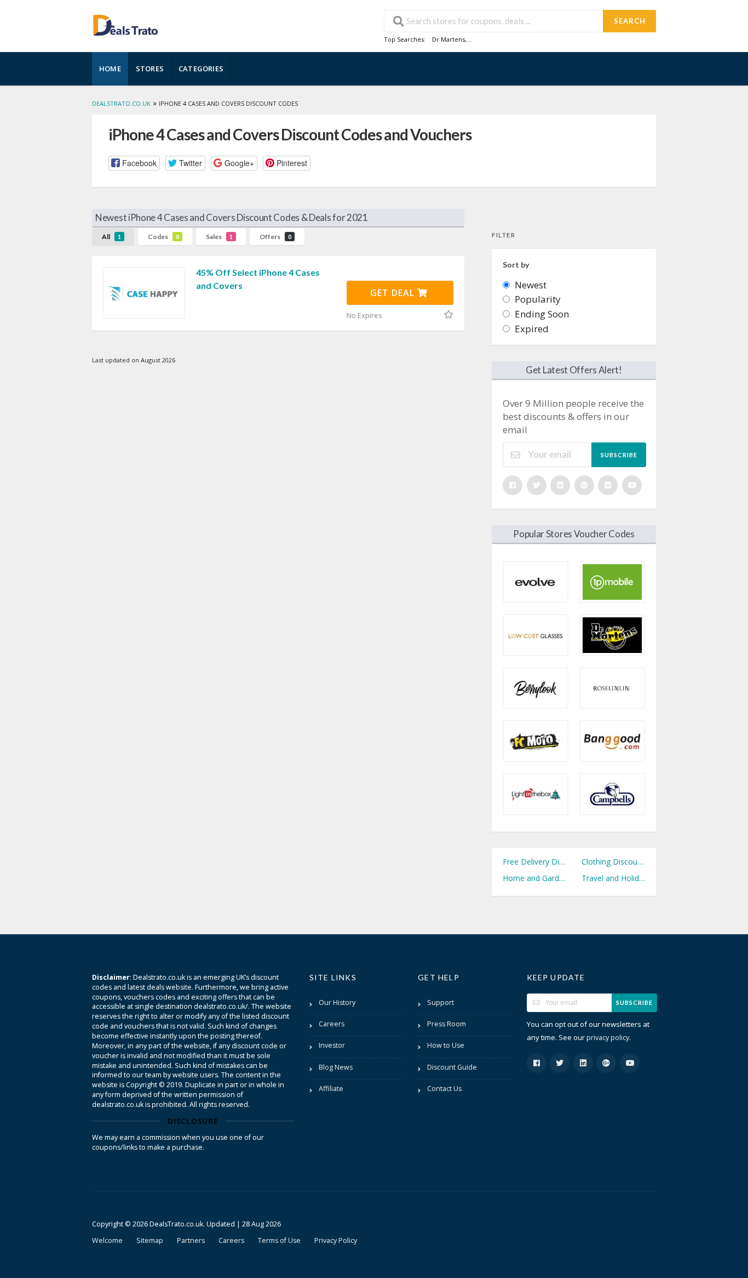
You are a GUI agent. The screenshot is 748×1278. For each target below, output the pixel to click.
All (111, 236)
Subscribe (619, 454)
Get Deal (393, 293)
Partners (191, 1240)
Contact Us (444, 1088)
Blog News (336, 1067)
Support (440, 1002)
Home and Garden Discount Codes (534, 878)
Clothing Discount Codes (613, 861)
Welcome (107, 1240)
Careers (331, 1024)
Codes (163, 236)
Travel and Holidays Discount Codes (613, 878)
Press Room (446, 1024)
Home (110, 68)
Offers (275, 236)
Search (630, 20)
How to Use (445, 1045)
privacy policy (607, 1037)
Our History (337, 1002)
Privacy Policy (335, 1240)
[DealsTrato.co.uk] (125, 24)
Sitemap (149, 1240)
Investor (332, 1045)
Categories (201, 68)
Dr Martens (448, 39)
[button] (134, 163)
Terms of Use (279, 1240)
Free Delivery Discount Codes (534, 861)
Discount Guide (452, 1067)
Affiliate (331, 1088)
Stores (150, 68)
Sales (219, 236)
